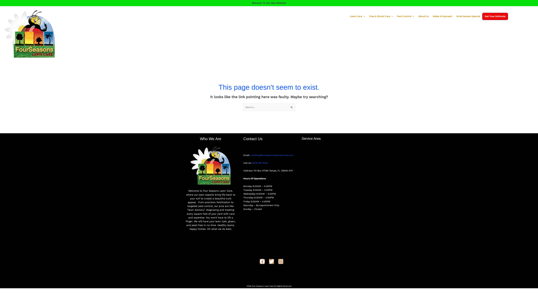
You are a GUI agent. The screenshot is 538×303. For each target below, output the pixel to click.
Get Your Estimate (495, 16)
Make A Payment (442, 16)
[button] (357, 16)
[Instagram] (280, 261)
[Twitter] (271, 261)
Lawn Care (356, 16)
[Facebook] (262, 261)
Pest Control (404, 16)
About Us (423, 16)
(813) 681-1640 (260, 163)
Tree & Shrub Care (379, 16)
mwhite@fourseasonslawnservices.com (272, 155)
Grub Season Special (468, 16)
